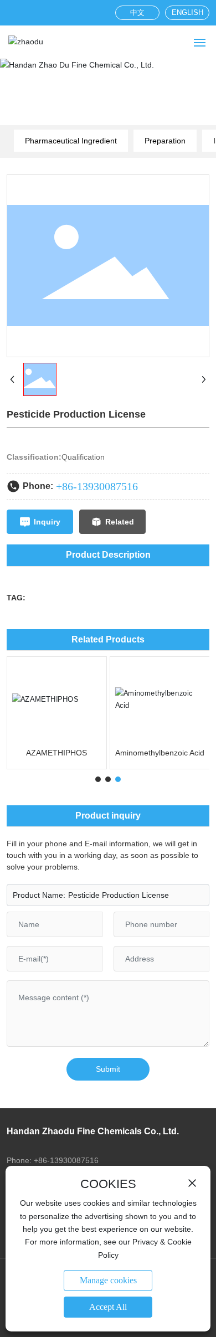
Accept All (108, 1307)
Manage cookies (108, 1280)
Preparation (165, 140)
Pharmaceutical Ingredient (71, 140)
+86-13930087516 (97, 486)
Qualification (83, 456)
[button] (98, 779)
